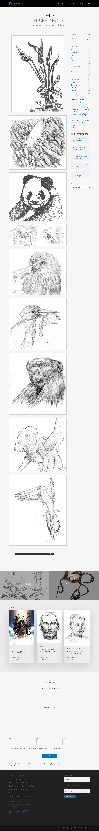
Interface (12, 789)
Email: (66, 788)
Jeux (72, 61)
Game (24, 786)
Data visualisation (14, 786)
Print (31, 793)
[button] (89, 3)
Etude (53, 15)
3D (72, 63)
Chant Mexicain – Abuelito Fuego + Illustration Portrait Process (80, 109)
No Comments (62, 25)
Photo (51, 554)
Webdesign (18, 796)
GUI (72, 58)
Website (67, 738)
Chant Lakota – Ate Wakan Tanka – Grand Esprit (80, 121)
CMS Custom (13, 782)
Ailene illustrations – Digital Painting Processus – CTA (80, 104)
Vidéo (73, 77)
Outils (73, 50)
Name (11, 738)
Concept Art (23, 782)
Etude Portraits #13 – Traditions (78, 126)
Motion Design (13, 793)
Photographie (24, 793)
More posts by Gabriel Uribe (49, 688)
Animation (74, 74)
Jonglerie (74, 53)
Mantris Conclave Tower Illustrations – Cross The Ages (79, 116)
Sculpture (74, 71)
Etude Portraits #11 (79, 149)
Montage (24, 789)
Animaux (36, 554)
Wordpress (27, 796)
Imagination (75, 80)
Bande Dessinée (76, 66)
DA (29, 782)
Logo (18, 789)
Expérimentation (76, 85)
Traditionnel (44, 554)
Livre (72, 55)
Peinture (74, 93)
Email (38, 738)
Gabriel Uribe (36, 25)
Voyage (73, 88)
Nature (30, 554)
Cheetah (76, 156)
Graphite (23, 554)
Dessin (47, 15)
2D (10, 779)
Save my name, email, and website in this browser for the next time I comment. (37, 748)
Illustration (30, 786)
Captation (27, 779)
